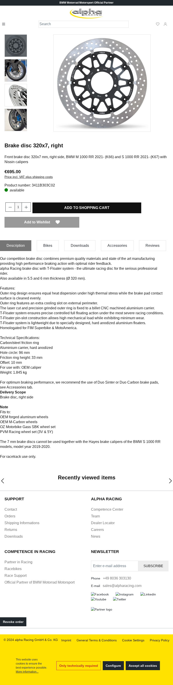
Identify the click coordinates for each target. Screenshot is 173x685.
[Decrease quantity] (10, 207)
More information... (27, 671)
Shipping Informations (22, 523)
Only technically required (78, 665)
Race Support (16, 575)
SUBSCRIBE (153, 566)
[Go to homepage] (87, 13)
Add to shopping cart (86, 208)
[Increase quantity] (26, 207)
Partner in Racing (18, 562)
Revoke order (13, 622)
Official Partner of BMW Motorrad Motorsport (40, 582)
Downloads (14, 536)
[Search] (125, 24)
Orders (10, 516)
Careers (97, 530)
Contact (11, 509)
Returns (11, 530)
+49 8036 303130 (117, 578)
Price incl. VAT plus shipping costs (29, 177)
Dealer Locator (103, 523)
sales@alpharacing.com (122, 586)
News (95, 536)
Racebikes (13, 569)
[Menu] (5, 24)
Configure (113, 665)
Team (95, 516)
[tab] (15, 245)
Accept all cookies (143, 665)
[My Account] (165, 24)
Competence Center (107, 509)
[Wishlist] (158, 24)
